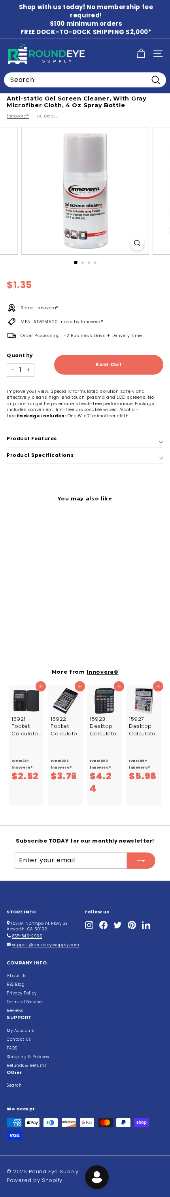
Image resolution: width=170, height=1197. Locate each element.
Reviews (15, 1010)
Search (14, 1085)
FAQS (12, 1048)
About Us (16, 976)
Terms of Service (24, 1002)
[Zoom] (137, 243)
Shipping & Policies (28, 1057)
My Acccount (21, 1031)
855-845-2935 (27, 936)
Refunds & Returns (26, 1065)
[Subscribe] (141, 860)
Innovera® (18, 116)
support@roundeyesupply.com (45, 945)
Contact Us (19, 1039)
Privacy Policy (22, 993)
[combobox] (85, 79)
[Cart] (141, 53)
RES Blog (16, 984)
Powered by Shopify (34, 1180)
